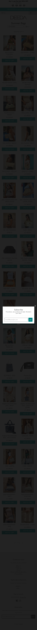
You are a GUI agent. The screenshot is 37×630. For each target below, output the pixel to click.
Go (30, 320)
